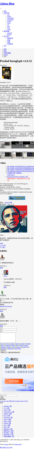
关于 (5, 46)
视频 (8, 42)
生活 (13, 401)
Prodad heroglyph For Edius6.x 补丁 (18, 176)
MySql (26, 401)
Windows (8, 429)
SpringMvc (10, 19)
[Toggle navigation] (0, 8)
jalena (5, 276)
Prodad (7, 202)
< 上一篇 (3, 245)
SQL (8, 26)
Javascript (8, 417)
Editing (6, 54)
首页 (5, 11)
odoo (7, 401)
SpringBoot (10, 18)
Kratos (6, 444)
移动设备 (6, 31)
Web (8, 28)
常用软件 (10, 44)
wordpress (17, 401)
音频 (8, 40)
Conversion (9, 412)
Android (9, 33)
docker (22, 401)
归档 (5, 51)
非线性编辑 (7, 53)
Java (8, 15)
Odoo (9, 23)
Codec (7, 410)
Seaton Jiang (17, 444)
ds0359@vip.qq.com (6, 306)
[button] (1, 243)
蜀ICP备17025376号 (6, 447)
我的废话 (10, 38)
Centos (4, 401)
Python (9, 21)
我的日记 (8, 431)
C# (8, 24)
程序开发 (6, 13)
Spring (9, 16)
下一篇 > (3, 247)
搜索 (2, 397)
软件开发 (8, 434)
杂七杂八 (6, 36)
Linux (9, 29)
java (1, 401)
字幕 (10, 202)
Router (9, 34)
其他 (10, 401)
